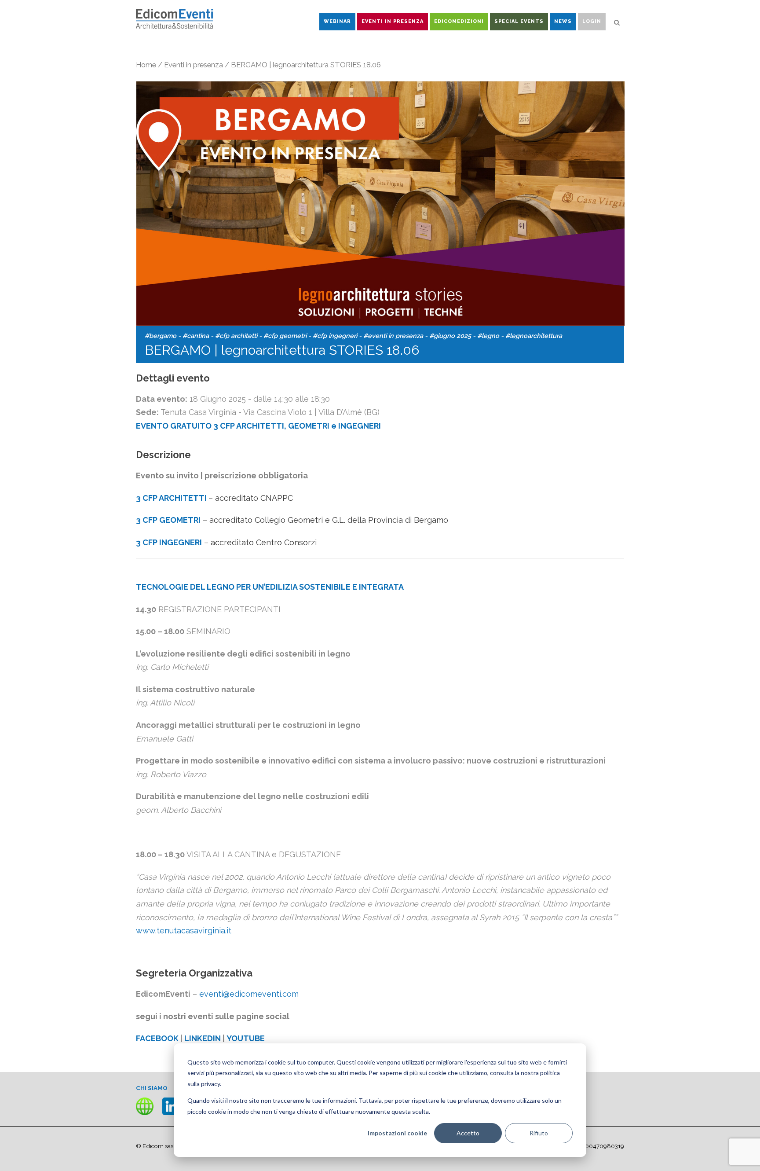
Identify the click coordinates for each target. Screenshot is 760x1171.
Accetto (468, 1133)
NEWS (563, 21)
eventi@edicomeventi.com (249, 993)
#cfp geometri (285, 335)
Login (591, 21)
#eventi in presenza (393, 335)
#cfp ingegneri (335, 335)
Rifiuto (539, 1133)
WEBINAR (337, 21)
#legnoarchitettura (533, 335)
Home (146, 64)
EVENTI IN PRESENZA (393, 21)
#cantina (196, 335)
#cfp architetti (236, 335)
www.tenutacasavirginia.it (183, 930)
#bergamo (160, 335)
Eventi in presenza (193, 64)
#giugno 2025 (450, 335)
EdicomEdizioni (459, 21)
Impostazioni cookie (397, 1133)
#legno (488, 335)
